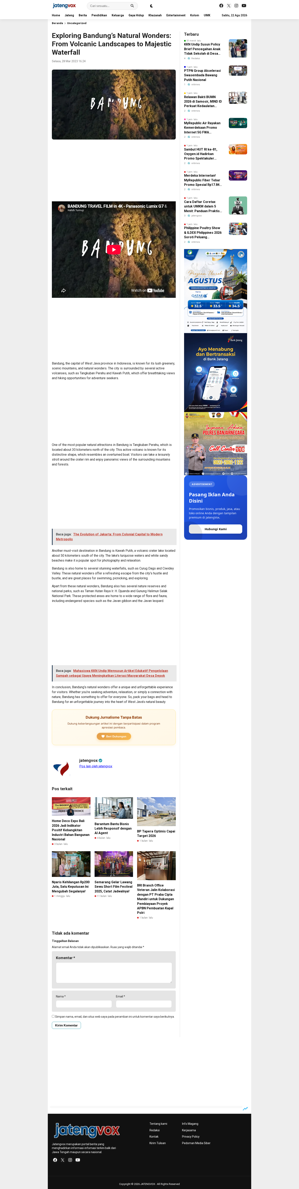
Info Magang (190, 1123)
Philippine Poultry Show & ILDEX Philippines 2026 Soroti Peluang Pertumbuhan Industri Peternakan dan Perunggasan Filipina (203, 232)
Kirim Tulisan (158, 1143)
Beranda (57, 23)
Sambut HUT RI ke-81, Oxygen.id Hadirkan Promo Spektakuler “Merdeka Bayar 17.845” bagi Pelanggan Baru (202, 154)
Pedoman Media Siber (196, 1143)
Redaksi (155, 1130)
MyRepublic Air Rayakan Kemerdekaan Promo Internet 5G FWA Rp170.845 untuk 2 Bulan (202, 128)
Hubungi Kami (216, 529)
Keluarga (118, 15)
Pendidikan (99, 15)
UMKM (208, 15)
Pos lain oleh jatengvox (95, 766)
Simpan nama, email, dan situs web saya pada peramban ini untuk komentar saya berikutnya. (115, 1016)
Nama (61, 996)
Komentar (65, 958)
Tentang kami (158, 1123)
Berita (83, 15)
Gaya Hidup (136, 15)
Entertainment (176, 15)
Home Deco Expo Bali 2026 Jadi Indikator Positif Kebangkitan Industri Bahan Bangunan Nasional (70, 830)
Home (56, 15)
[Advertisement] (114, 171)
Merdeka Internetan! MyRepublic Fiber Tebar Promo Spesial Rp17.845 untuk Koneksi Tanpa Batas (202, 180)
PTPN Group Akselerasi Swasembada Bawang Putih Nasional (202, 75)
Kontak (154, 1136)
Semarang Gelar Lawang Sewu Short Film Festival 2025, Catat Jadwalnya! (113, 886)
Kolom (194, 15)
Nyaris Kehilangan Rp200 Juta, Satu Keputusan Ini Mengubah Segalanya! (70, 886)
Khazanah (155, 15)
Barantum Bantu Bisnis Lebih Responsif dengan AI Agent (113, 828)
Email (120, 996)
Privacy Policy (191, 1136)
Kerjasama (189, 1130)
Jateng (69, 15)
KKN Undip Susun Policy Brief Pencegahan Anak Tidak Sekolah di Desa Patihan (202, 49)
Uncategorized (76, 23)
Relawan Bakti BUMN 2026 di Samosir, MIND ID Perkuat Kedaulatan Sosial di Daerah (203, 102)
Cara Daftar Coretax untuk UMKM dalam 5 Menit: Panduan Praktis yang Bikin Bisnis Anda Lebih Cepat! (202, 206)
